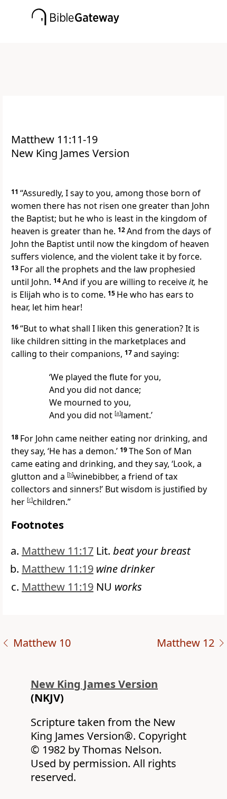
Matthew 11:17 (57, 551)
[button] (129, 35)
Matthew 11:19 (57, 569)
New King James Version (94, 684)
